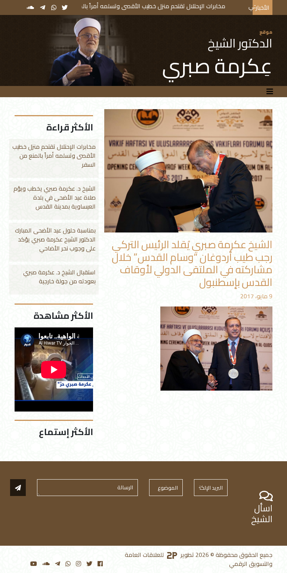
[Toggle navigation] (270, 91)
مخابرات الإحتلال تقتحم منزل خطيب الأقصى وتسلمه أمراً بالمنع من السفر (158, 6)
